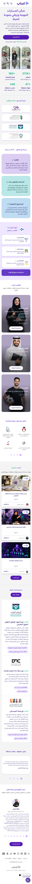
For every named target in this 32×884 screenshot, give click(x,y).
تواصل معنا (16, 595)
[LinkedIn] (25, 854)
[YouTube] (15, 854)
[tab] (20, 455)
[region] (16, 438)
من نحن (25, 859)
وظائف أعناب (8, 859)
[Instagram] (18, 854)
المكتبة (14, 859)
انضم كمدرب (16, 844)
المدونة (20, 859)
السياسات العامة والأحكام (16, 862)
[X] (29, 854)
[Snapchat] (7, 854)
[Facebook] (22, 854)
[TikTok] (11, 854)
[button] (11, 3)
